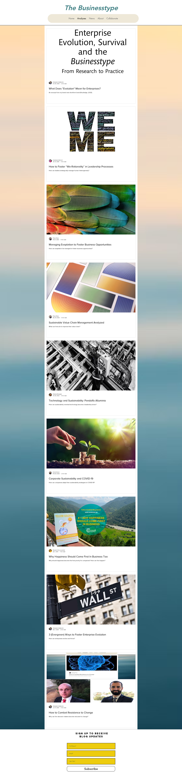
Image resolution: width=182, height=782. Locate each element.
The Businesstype (91, 8)
